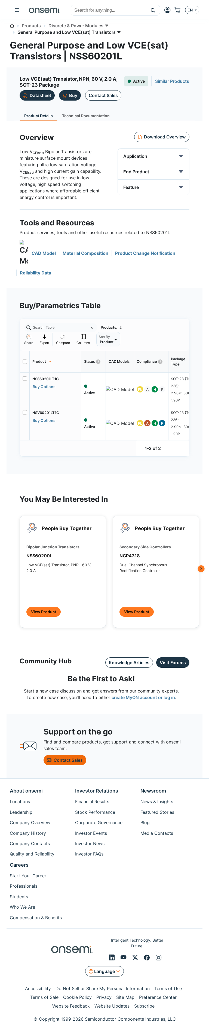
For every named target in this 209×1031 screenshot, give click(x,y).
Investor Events (91, 833)
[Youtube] (124, 957)
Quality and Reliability (32, 854)
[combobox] (108, 10)
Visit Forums (173, 662)
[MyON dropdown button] (169, 10)
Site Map (125, 997)
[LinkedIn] (112, 957)
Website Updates (112, 1006)
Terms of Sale (44, 997)
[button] (153, 10)
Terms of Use (168, 988)
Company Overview (30, 822)
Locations (20, 801)
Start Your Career (28, 875)
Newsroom (153, 791)
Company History (28, 833)
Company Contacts (30, 843)
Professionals (23, 886)
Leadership (21, 812)
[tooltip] (44, 339)
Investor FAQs (89, 854)
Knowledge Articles (129, 662)
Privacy (104, 997)
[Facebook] (147, 957)
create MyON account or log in (143, 697)
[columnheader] (55, 361)
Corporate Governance (98, 822)
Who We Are (22, 907)
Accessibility (38, 988)
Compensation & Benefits (36, 917)
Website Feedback (71, 1006)
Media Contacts (156, 833)
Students (19, 896)
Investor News (89, 843)
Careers (19, 865)
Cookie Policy (77, 997)
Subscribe (144, 1006)
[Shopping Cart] (180, 10)
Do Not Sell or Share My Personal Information (103, 988)
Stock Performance (95, 812)
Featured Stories (157, 812)
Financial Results (92, 801)
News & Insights (156, 801)
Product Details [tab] (38, 115)
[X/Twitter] (136, 957)
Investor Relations (96, 791)
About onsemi (26, 791)
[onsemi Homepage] (44, 10)
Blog (145, 822)
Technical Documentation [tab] (86, 115)
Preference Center (158, 997)
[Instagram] (158, 957)
